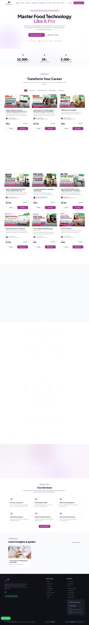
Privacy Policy (71, 590)
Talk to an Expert (54, 471)
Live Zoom (62, 90)
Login (70, 2)
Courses (22, 2)
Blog (58, 2)
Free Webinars (42, 2)
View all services (44, 526)
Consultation (34, 2)
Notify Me (23, 246)
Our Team (49, 2)
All (25, 90)
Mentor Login (71, 594)
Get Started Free (79, 2)
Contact (62, 2)
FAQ (69, 586)
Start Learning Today (36, 471)
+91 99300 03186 (72, 605)
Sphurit (33, 621)
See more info (34, 371)
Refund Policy (71, 592)
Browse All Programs (43, 255)
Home (17, 2)
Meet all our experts (44, 399)
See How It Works (53, 35)
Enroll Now (22, 128)
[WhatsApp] (5, 592)
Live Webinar (53, 90)
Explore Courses (36, 35)
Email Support (71, 597)
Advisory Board (50, 592)
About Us (49, 594)
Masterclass (32, 90)
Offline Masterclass (43, 90)
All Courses (49, 583)
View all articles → (76, 542)
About (54, 2)
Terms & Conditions (72, 588)
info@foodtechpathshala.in (75, 602)
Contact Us (70, 581)
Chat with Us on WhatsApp (12, 596)
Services (28, 2)
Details (11, 128)
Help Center (70, 583)
